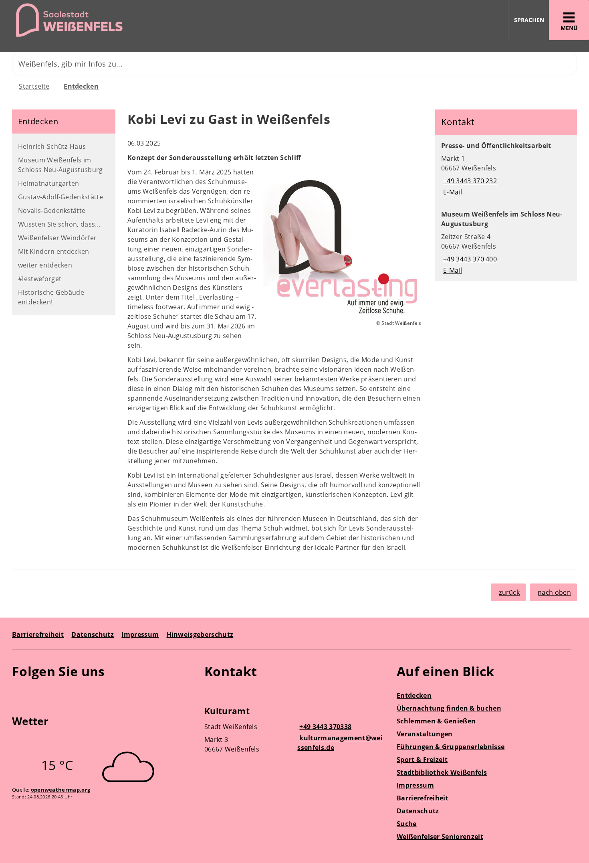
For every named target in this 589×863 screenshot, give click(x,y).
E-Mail (451, 192)
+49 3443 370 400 (469, 259)
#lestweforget (39, 278)
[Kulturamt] (294, 731)
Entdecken (81, 86)
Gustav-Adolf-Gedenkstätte (60, 196)
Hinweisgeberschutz (200, 634)
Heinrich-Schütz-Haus (52, 146)
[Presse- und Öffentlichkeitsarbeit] (506, 169)
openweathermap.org (61, 789)
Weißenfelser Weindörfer (57, 237)
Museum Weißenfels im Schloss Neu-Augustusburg (60, 165)
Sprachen (529, 20)
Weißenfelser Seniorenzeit (440, 836)
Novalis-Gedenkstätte (51, 210)
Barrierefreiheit (38, 634)
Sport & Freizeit (422, 759)
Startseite (34, 86)
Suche (407, 823)
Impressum (140, 634)
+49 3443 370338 (324, 726)
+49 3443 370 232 (469, 180)
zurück (509, 592)
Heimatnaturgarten (48, 183)
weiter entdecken (45, 265)
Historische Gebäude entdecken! (51, 297)
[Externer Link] (19, 695)
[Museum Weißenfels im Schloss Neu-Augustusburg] (506, 242)
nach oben (554, 592)
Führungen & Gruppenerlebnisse (450, 746)
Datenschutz (92, 634)
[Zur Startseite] (144, 20)
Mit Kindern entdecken (53, 251)
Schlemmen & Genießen (436, 721)
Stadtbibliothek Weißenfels (442, 772)
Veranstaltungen (425, 733)
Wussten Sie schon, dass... (59, 224)
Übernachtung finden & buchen (449, 708)
